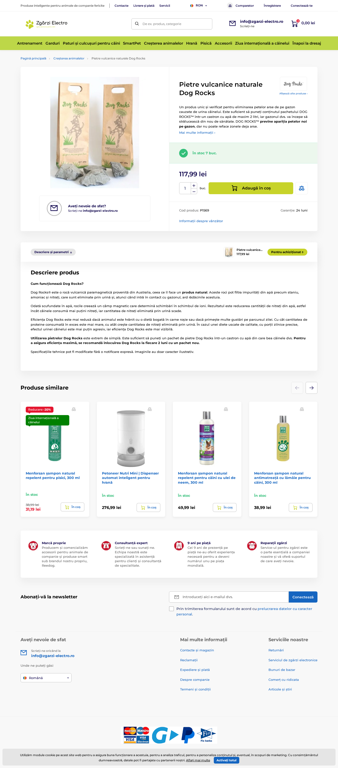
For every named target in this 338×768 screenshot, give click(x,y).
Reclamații (189, 660)
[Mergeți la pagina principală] (47, 24)
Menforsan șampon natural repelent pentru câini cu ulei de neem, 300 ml (207, 477)
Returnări (276, 650)
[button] (311, 388)
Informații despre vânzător (201, 221)
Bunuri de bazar (281, 670)
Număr (185, 188)
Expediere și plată (195, 670)
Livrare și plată (143, 5)
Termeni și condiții (195, 689)
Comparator (245, 5)
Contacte (121, 5)
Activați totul (227, 760)
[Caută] (137, 23)
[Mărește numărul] (194, 185)
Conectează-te (302, 5)
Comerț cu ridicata (283, 680)
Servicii (164, 5)
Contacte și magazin (197, 650)
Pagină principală (33, 58)
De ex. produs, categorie (162, 24)
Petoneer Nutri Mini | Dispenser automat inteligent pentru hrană (130, 477)
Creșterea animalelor (68, 58)
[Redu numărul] (194, 191)
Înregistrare (272, 5)
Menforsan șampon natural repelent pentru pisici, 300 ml (53, 475)
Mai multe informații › (197, 132)
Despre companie (195, 680)
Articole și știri (280, 689)
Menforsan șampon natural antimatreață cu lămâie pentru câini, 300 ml (282, 477)
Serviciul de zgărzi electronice (292, 660)
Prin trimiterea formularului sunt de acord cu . (244, 611)
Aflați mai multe (198, 760)
